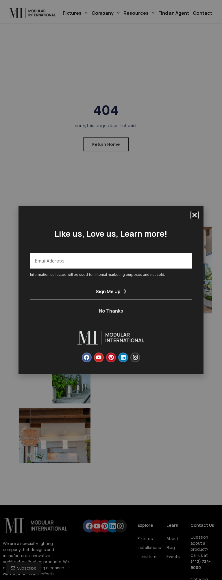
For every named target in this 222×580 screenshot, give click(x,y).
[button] (194, 215)
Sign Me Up (108, 291)
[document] (111, 290)
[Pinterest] (111, 357)
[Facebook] (87, 357)
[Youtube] (99, 357)
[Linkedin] (123, 357)
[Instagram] (135, 357)
